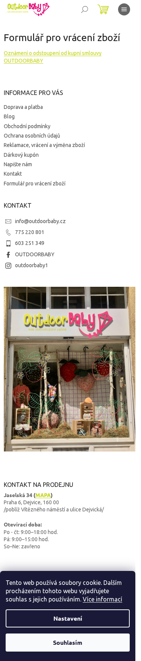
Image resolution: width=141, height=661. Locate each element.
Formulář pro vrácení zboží (34, 184)
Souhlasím (67, 642)
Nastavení (67, 618)
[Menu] (124, 9)
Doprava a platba (23, 107)
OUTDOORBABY (35, 254)
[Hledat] (84, 9)
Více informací (102, 599)
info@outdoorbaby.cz (40, 221)
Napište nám (18, 164)
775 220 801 (29, 232)
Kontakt (13, 174)
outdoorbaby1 (31, 265)
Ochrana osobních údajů (32, 136)
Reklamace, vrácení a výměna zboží (44, 145)
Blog (9, 116)
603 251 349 (29, 243)
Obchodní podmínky (27, 126)
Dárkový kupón (21, 155)
